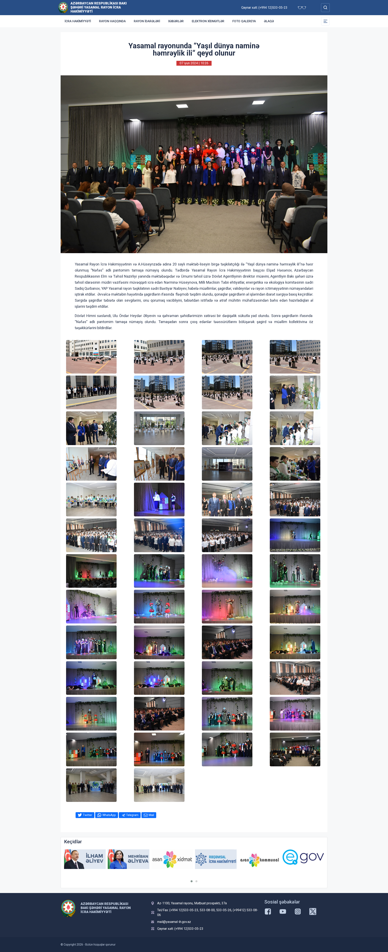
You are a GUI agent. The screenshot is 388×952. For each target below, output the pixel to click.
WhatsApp (109, 815)
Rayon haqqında (112, 21)
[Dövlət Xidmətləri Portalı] (303, 859)
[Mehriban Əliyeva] (85, 859)
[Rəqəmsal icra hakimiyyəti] (172, 859)
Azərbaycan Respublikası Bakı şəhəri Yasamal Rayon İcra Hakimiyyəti (99, 7)
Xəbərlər (176, 21)
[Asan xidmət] (128, 859)
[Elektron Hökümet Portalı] (259, 857)
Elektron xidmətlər (208, 21)
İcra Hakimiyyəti (78, 21)
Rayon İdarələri (147, 21)
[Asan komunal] (216, 859)
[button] (191, 881)
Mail (151, 815)
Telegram (132, 815)
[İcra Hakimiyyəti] (63, 7)
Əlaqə (269, 21)
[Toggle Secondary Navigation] (325, 21)
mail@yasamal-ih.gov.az (174, 922)
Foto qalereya (244, 21)
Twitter (87, 815)
